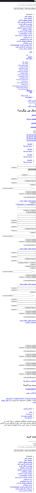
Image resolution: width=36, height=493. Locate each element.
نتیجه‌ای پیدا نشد (18, 8)
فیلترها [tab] (30, 144)
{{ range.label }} (30, 204)
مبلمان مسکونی (24, 73)
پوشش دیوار (25, 61)
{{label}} (14, 167)
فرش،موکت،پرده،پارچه (22, 79)
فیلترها (33, 134)
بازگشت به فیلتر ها (30, 381)
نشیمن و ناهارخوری (23, 68)
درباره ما (29, 414)
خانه (31, 52)
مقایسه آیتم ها (24, 398)
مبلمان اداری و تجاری (23, 74)
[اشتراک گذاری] (33, 441)
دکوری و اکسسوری (23, 76)
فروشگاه (29, 90)
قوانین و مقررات (26, 416)
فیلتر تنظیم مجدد (25, 201)
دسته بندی (29, 58)
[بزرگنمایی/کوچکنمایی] (29, 441)
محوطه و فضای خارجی (22, 82)
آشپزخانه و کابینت (23, 66)
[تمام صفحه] (31, 441)
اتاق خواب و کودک (23, 69)
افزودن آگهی (32, 100)
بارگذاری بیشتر (31, 393)
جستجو (30, 57)
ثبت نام (30, 102)
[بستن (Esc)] (35, 441)
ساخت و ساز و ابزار (23, 89)
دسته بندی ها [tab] (28, 146)
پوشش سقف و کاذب (23, 65)
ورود (34, 102)
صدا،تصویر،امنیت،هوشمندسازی (20, 85)
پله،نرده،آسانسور (24, 77)
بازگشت (28, 322)
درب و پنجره (25, 81)
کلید (27, 55)
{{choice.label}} (7, 188)
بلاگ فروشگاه (24, 95)
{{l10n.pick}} (20, 204)
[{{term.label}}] (32, 169)
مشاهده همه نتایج (30, 8)
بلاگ (31, 92)
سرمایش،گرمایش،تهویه (22, 87)
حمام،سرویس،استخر (22, 71)
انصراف (8, 398)
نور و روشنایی (24, 84)
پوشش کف (25, 63)
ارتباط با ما (29, 97)
